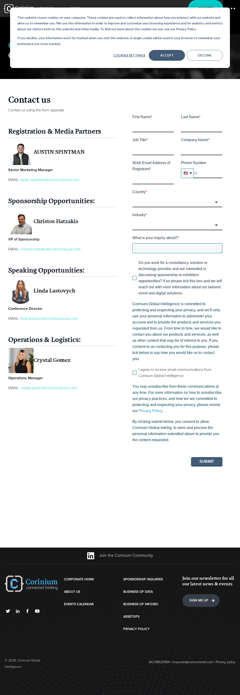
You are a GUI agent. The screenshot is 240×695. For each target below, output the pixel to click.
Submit (206, 461)
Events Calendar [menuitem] (79, 604)
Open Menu (231, 8)
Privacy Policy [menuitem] (136, 629)
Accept (167, 55)
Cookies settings (129, 55)
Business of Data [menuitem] (138, 592)
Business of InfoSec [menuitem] (141, 604)
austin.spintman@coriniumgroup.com (50, 179)
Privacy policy (225, 662)
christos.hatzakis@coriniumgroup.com (50, 249)
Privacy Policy (150, 411)
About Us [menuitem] (72, 592)
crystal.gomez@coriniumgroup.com (48, 388)
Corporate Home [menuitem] (79, 579)
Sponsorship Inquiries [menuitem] (143, 579)
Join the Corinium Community (125, 555)
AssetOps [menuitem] (131, 617)
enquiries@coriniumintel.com (192, 662)
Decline (205, 55)
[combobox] (177, 202)
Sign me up (198, 600)
